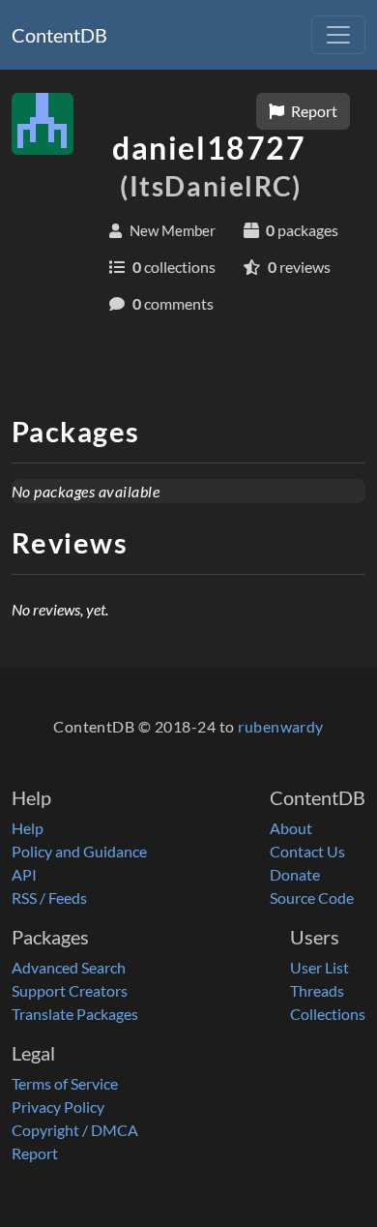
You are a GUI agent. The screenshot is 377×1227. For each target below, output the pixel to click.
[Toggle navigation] (338, 34)
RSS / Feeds (49, 897)
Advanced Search (69, 967)
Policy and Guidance (79, 851)
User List (319, 967)
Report (312, 111)
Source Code (312, 897)
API (24, 874)
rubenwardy (281, 726)
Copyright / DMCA (75, 1130)
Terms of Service (65, 1083)
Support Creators (70, 990)
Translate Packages (75, 1013)
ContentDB (59, 34)
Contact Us (307, 851)
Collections (327, 1013)
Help (28, 828)
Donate (295, 874)
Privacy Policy (58, 1106)
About (291, 828)
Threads (317, 990)
